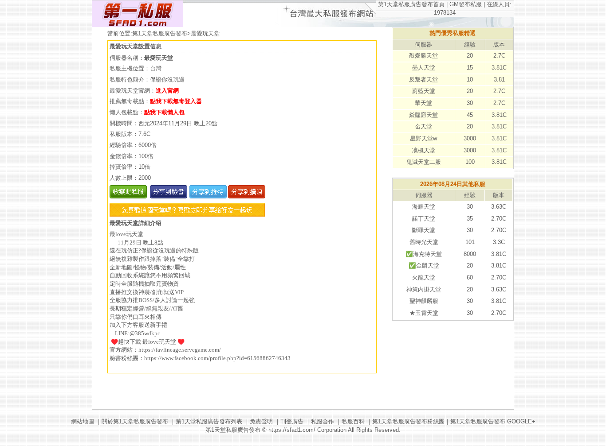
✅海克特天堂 (423, 254)
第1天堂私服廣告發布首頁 (411, 4)
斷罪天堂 (423, 230)
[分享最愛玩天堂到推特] (207, 196)
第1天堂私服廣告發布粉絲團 (408, 421)
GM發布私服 (465, 4)
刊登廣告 (291, 421)
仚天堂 (423, 126)
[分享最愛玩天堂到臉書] (168, 196)
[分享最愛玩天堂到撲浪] (246, 196)
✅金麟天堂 (424, 265)
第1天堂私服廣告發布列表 (209, 421)
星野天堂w (423, 138)
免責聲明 (261, 421)
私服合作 (322, 421)
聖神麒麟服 (423, 301)
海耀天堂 (423, 206)
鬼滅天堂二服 (423, 162)
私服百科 (353, 421)
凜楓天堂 (423, 150)
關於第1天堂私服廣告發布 (135, 421)
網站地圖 (82, 421)
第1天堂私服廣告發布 (159, 33)
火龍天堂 (423, 277)
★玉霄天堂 (423, 313)
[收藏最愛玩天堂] (128, 196)
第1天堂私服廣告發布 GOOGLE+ (492, 421)
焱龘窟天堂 (423, 115)
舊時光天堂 (423, 242)
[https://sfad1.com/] (137, 25)
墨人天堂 (423, 67)
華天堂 (423, 103)
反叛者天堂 (423, 79)
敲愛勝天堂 (423, 55)
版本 (499, 44)
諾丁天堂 (423, 218)
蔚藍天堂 (423, 91)
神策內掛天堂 (423, 289)
